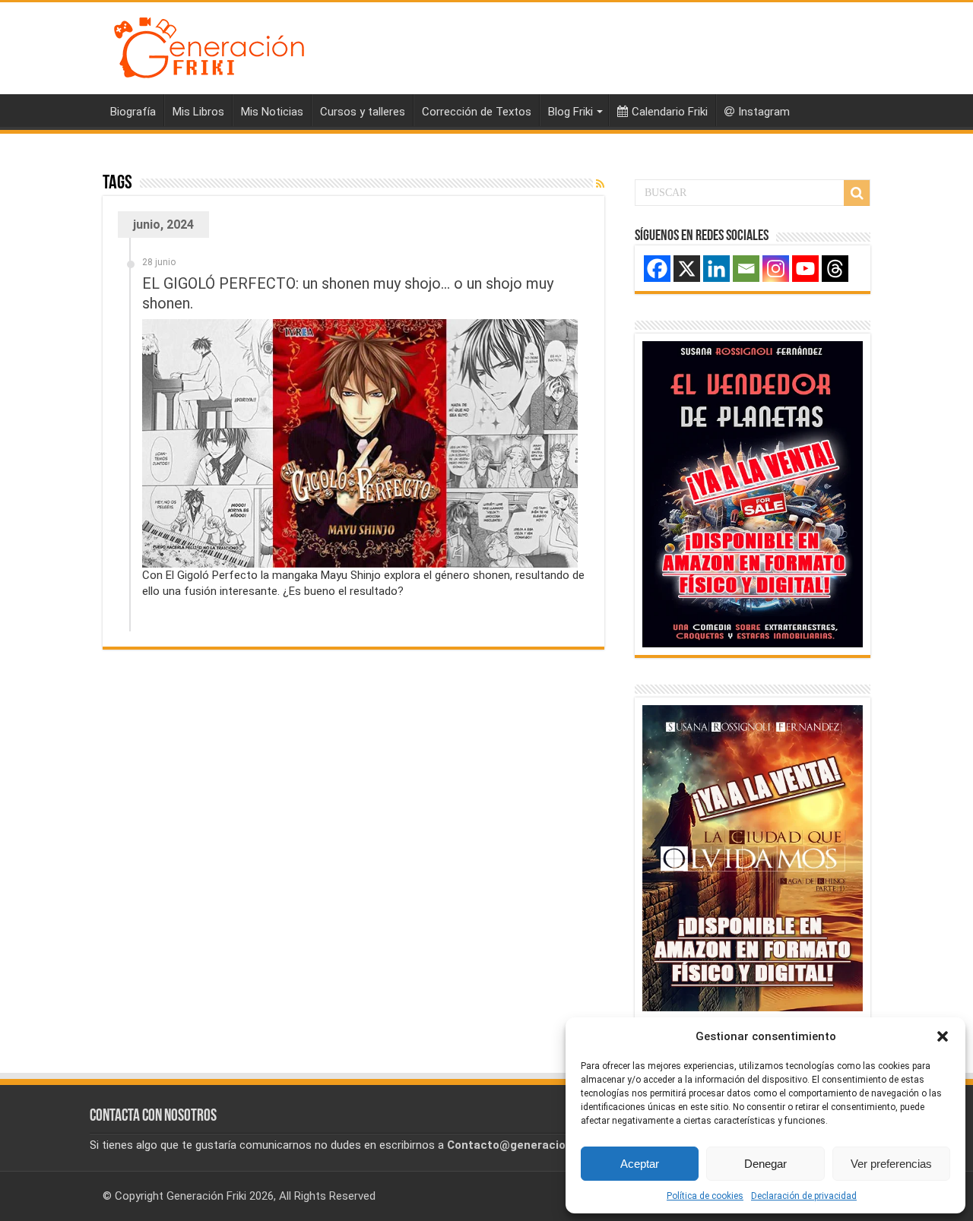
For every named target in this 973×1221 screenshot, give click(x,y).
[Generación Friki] (209, 45)
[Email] (746, 268)
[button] (942, 1036)
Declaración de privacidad (804, 1196)
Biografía (133, 112)
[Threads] (835, 268)
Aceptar (639, 1163)
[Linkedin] (716, 268)
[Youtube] (805, 268)
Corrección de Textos (476, 112)
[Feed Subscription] (600, 184)
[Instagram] (775, 268)
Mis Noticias (272, 112)
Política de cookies (705, 1196)
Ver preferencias (891, 1163)
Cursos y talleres (362, 112)
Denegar (765, 1163)
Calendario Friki (670, 112)
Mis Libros (198, 112)
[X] (686, 268)
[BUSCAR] (857, 193)
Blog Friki (570, 112)
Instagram (764, 112)
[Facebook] (657, 268)
